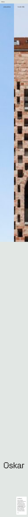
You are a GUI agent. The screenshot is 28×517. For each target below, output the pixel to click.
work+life (21, 7)
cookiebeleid (20, 506)
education (7, 7)
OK (18, 512)
